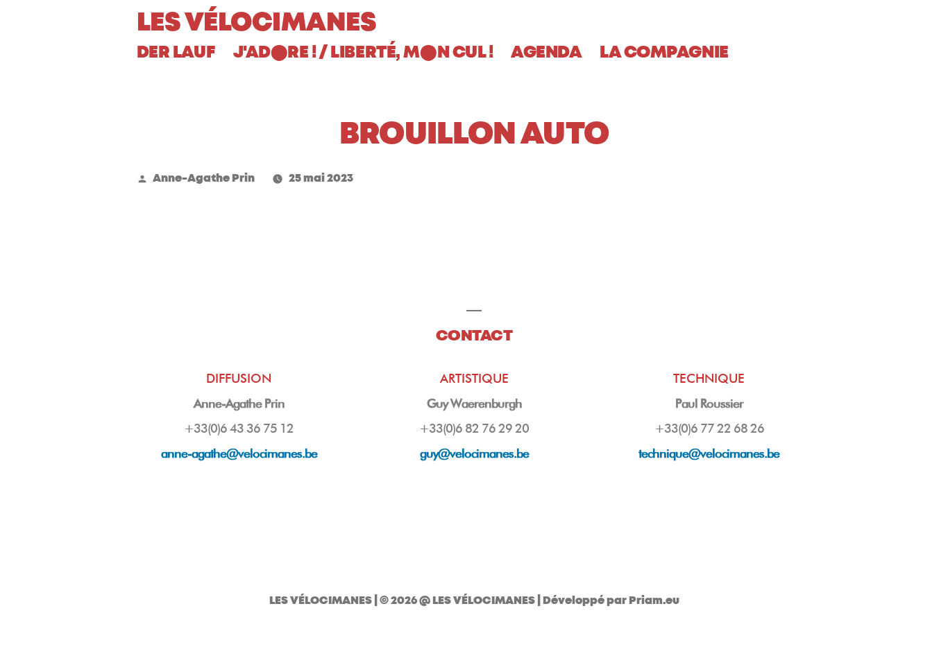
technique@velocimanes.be (708, 453)
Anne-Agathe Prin (204, 178)
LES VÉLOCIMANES (257, 22)
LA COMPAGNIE (664, 52)
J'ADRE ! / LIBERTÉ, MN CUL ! (363, 52)
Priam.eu (654, 600)
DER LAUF (176, 52)
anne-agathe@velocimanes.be (239, 453)
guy (474, 453)
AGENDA (546, 52)
